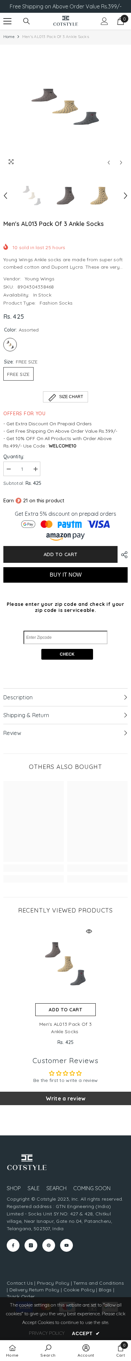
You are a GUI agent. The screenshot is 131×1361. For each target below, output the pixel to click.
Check (67, 654)
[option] (65, 107)
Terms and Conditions (98, 1283)
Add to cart (61, 554)
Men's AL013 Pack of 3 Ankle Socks (65, 1028)
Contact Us (20, 1283)
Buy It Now (66, 575)
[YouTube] (66, 1245)
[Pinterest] (48, 1245)
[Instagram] (31, 1245)
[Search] (27, 21)
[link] (33, 868)
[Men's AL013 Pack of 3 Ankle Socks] (65, 964)
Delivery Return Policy (34, 1290)
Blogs (106, 1290)
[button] (109, 162)
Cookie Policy (79, 1290)
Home (8, 36)
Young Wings (39, 279)
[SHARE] (123, 555)
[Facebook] (13, 1245)
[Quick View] (89, 931)
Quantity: (14, 457)
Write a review (66, 1098)
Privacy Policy (53, 1283)
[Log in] (104, 21)
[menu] (7, 21)
